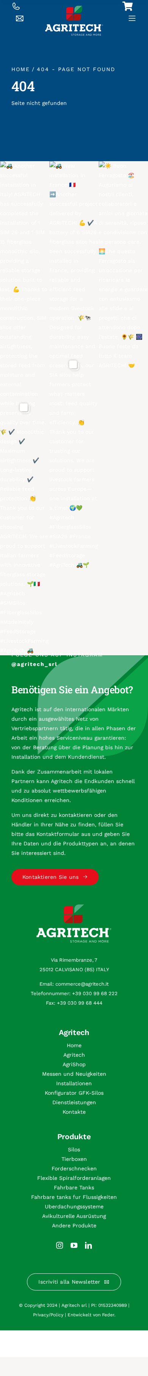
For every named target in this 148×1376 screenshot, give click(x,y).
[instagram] (59, 1245)
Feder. (108, 1314)
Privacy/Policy (48, 1314)
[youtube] (74, 1245)
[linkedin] (88, 1245)
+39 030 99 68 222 (95, 993)
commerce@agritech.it (82, 984)
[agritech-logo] (74, 8)
